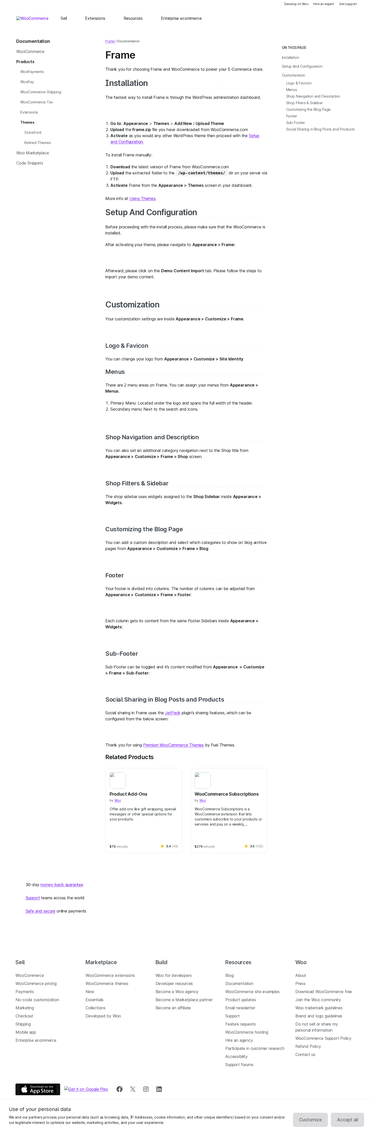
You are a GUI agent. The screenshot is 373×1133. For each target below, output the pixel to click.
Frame (110, 41)
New (90, 991)
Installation (126, 83)
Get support (348, 4)
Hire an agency (239, 1040)
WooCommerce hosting (246, 1032)
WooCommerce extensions (110, 975)
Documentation (239, 983)
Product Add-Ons (128, 794)
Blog (229, 975)
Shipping (23, 1024)
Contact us (305, 1054)
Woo (117, 800)
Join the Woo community (318, 999)
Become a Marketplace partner (184, 999)
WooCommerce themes (107, 983)
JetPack (172, 712)
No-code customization (37, 999)
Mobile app (25, 1032)
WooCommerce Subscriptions (227, 794)
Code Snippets (29, 163)
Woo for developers (174, 975)
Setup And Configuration (151, 212)
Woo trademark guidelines (319, 1007)
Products (25, 61)
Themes (27, 122)
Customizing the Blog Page (144, 529)
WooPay (27, 82)
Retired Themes (37, 142)
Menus (115, 371)
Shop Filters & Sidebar (136, 483)
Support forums (239, 1064)
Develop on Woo (296, 4)
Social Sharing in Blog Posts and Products (164, 699)
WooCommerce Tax (36, 102)
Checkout (24, 1015)
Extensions (29, 112)
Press (300, 983)
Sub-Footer (121, 653)
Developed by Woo (103, 1015)
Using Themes (142, 198)
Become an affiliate (173, 1007)
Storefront (32, 132)
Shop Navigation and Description (152, 437)
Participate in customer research (254, 1048)
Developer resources (174, 983)
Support (33, 897)
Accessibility (236, 1056)
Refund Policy (308, 1046)
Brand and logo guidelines (319, 1015)
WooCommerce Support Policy (323, 1038)
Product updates (240, 999)
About (300, 975)
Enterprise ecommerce (35, 1040)
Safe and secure (40, 910)
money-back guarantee (61, 884)
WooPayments (32, 71)
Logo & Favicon (126, 345)
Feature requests (240, 1024)
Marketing (24, 1007)
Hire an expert (323, 4)
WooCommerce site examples (252, 991)
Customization (132, 304)
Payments (24, 991)
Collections (96, 1007)
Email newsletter (240, 1007)
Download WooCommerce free (323, 991)
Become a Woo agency (177, 991)
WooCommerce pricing (36, 983)
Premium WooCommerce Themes (173, 744)
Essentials (95, 999)
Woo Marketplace (32, 152)
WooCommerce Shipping (40, 92)
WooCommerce (30, 51)
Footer (114, 575)
